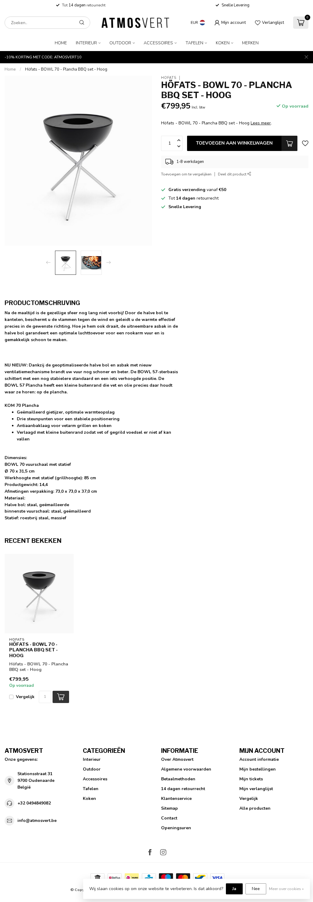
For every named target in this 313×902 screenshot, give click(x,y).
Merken (250, 43)
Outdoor (120, 43)
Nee (256, 889)
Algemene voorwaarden (186, 769)
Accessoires (158, 43)
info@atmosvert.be (37, 820)
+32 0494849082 (34, 803)
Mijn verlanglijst (256, 789)
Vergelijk (25, 696)
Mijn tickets (251, 779)
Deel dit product (232, 174)
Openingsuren (176, 828)
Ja (234, 889)
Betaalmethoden (178, 779)
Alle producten (255, 808)
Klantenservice (176, 798)
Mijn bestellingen (257, 769)
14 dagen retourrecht (183, 789)
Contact (169, 818)
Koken (223, 43)
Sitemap (169, 808)
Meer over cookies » (286, 888)
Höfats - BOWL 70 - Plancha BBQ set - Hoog (66, 69)
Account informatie (259, 759)
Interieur (86, 43)
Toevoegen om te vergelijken (186, 174)
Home (61, 43)
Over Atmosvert (177, 759)
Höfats (168, 77)
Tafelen (194, 43)
